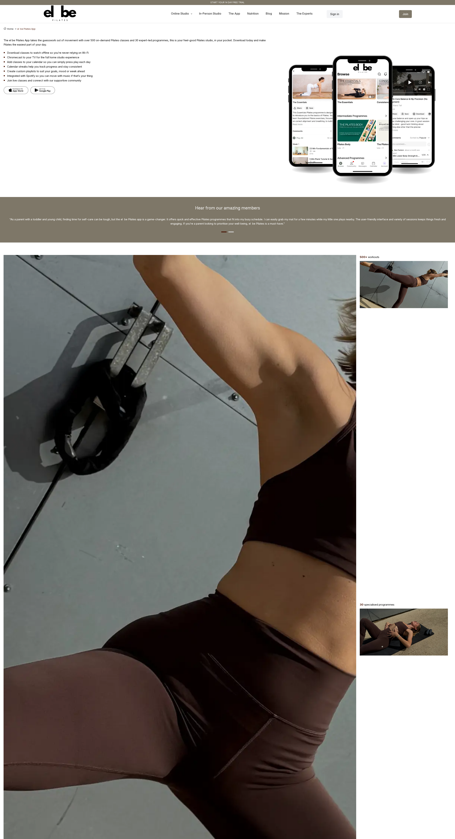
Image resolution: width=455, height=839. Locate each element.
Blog (269, 13)
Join (405, 14)
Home (10, 29)
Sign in (334, 14)
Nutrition (253, 13)
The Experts (304, 13)
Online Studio (180, 13)
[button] (224, 231)
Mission (284, 13)
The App (234, 13)
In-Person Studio (210, 13)
